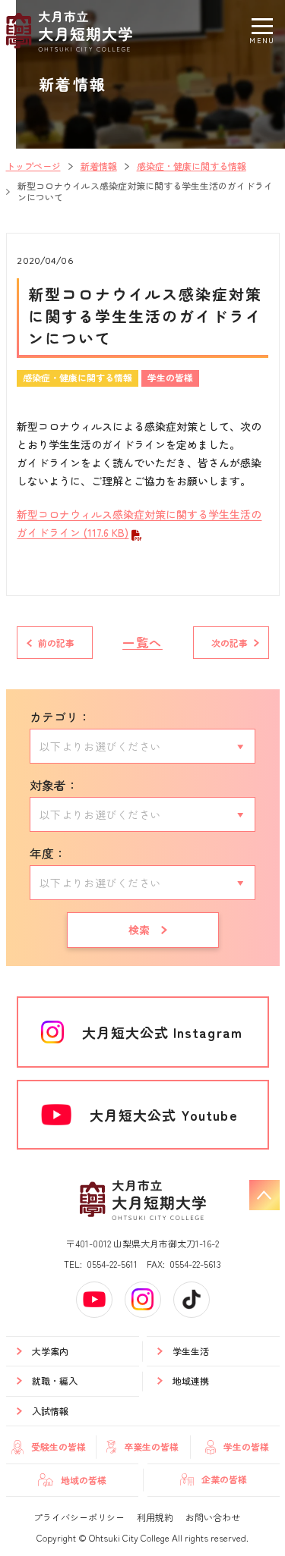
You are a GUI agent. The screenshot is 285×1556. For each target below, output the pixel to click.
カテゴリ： (60, 716)
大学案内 (50, 1350)
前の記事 (56, 642)
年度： (48, 853)
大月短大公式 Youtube (164, 1115)
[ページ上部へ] (264, 1195)
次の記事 (229, 642)
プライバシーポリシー (79, 1517)
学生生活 (191, 1350)
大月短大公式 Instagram (162, 1032)
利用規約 (155, 1517)
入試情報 (50, 1410)
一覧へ (142, 642)
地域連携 (191, 1380)
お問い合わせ (212, 1517)
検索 (139, 929)
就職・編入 (55, 1380)
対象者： (54, 785)
